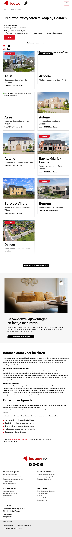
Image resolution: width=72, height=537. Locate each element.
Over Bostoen (42, 488)
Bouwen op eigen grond (45, 477)
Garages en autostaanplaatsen (13, 479)
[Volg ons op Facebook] (30, 464)
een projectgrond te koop (18, 439)
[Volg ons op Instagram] (37, 464)
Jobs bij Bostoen (42, 498)
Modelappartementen (10, 493)
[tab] (4, 47)
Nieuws (39, 496)
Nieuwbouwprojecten (11, 472)
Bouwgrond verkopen (44, 479)
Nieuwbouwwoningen (10, 475)
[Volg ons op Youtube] (41, 464)
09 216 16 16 (7, 514)
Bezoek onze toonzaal (10, 498)
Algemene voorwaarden (24, 525)
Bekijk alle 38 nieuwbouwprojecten (36, 265)
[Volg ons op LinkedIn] (34, 464)
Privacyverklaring (8, 525)
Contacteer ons (42, 500)
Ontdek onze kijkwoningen (21, 337)
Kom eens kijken (9, 488)
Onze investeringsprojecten (46, 475)
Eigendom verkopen (9, 484)
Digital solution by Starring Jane (12, 528)
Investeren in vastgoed (45, 472)
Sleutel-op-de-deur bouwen (46, 491)
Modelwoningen (8, 491)
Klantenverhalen (42, 493)
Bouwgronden (7, 481)
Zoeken (9, 37)
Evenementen (7, 496)
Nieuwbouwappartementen (12, 477)
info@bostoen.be (8, 517)
